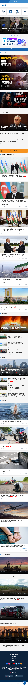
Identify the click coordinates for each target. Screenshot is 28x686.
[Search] (22, 1)
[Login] (26, 1)
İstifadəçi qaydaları (10, 681)
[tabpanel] (14, 25)
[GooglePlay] (9, 676)
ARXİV (14, 658)
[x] (12, 664)
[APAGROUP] (14, 672)
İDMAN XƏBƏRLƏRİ (14, 150)
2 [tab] (11, 35)
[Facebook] (7, 664)
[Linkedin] (19, 664)
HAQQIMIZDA (14, 654)
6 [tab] (17, 35)
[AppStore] (19, 676)
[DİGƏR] (26, 5)
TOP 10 (14, 660)
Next (26, 25)
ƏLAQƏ (14, 656)
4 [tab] (14, 35)
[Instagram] (9, 664)
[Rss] (21, 664)
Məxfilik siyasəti (18, 681)
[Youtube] (14, 664)
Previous (2, 25)
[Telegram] (16, 664)
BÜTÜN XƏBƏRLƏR (14, 49)
